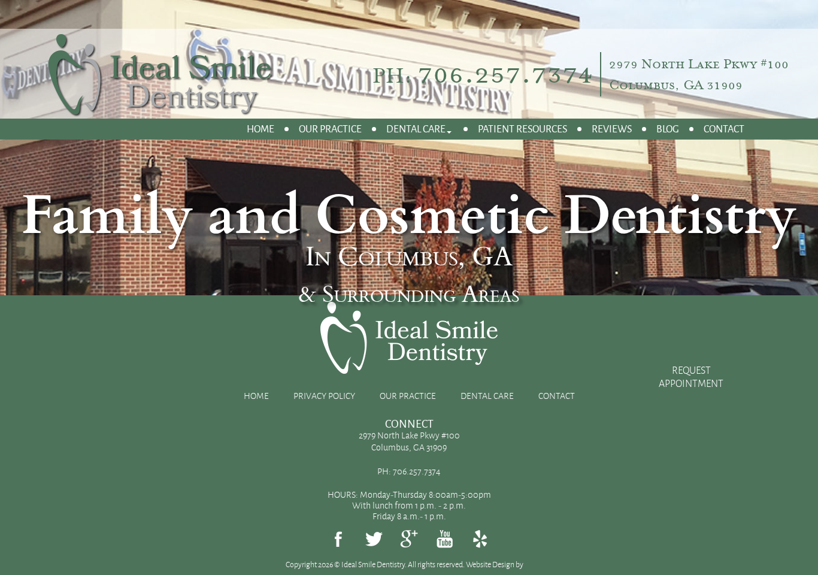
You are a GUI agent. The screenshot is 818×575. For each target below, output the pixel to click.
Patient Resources (522, 128)
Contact (724, 128)
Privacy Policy (324, 396)
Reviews (612, 128)
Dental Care (416, 128)
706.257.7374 (505, 72)
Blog (667, 128)
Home (260, 128)
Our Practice (330, 128)
